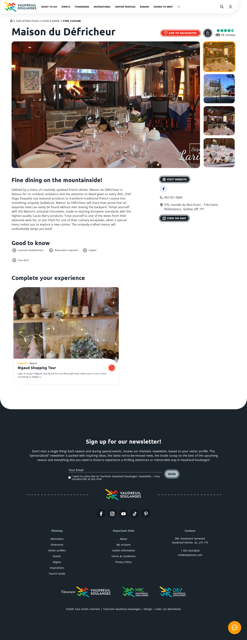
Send (172, 474)
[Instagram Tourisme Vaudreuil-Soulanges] (112, 513)
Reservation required (66, 250)
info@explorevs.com (190, 555)
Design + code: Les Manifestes (162, 609)
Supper (93, 250)
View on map (176, 218)
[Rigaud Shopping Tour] (66, 328)
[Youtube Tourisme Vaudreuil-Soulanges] (123, 513)
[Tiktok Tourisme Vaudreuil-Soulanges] (135, 513)
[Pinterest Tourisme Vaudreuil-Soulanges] (146, 513)
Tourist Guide (57, 573)
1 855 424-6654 (190, 550)
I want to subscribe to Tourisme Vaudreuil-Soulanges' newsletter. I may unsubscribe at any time (116, 477)
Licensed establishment (31, 250)
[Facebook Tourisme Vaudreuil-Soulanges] (101, 513)
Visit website (177, 179)
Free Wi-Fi (23, 260)
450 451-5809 (173, 197)
